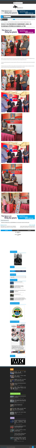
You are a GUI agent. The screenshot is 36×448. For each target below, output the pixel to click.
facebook (29, 230)
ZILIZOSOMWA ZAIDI (18, 271)
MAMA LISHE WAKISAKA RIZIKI (18, 404)
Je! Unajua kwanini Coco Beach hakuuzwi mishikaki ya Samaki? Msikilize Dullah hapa (19, 286)
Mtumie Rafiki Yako (4, 220)
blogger (6, 230)
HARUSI (11, 369)
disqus (18, 230)
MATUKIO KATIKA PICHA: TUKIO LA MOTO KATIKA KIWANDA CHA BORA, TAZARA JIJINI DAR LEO (20, 401)
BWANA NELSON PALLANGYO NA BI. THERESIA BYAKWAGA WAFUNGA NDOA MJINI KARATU (20, 388)
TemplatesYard (18, 446)
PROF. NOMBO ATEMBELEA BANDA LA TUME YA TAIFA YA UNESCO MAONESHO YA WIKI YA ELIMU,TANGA (20, 19)
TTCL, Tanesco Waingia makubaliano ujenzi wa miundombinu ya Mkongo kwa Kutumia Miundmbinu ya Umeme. (20, 299)
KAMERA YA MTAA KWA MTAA (15, 393)
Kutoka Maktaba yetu (17, 294)
